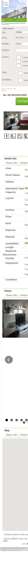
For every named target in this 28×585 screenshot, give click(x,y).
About (19, 548)
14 (24, 422)
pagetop (24, 543)
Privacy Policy (23, 548)
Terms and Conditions (9, 548)
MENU (15, 20)
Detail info (9, 88)
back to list (3, 90)
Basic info (3, 88)
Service (4, 548)
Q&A (14, 548)
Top (2, 548)
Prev (9, 360)
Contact (16, 548)
